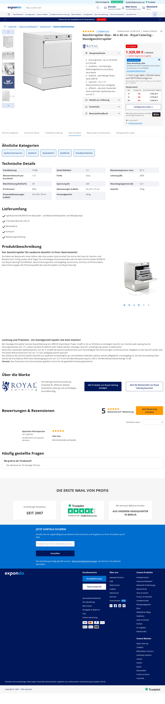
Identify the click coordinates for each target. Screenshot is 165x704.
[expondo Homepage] (5, 26)
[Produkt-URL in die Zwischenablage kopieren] (161, 31)
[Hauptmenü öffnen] (9, 14)
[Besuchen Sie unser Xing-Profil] (124, 606)
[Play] (124, 305)
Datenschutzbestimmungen (84, 561)
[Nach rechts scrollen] (160, 20)
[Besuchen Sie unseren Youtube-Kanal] (111, 606)
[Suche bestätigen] (98, 7)
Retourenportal (94, 586)
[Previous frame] (143, 305)
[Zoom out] (134, 305)
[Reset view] (138, 305)
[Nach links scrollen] (5, 20)
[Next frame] (148, 305)
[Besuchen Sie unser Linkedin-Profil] (119, 606)
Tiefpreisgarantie (135, 123)
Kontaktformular (94, 578)
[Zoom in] (129, 305)
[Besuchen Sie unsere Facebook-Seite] (115, 606)
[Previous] (8, 31)
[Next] (8, 105)
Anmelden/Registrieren (136, 71)
